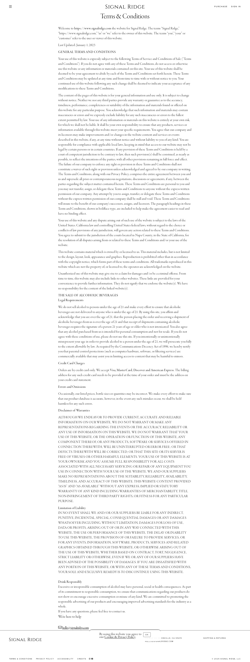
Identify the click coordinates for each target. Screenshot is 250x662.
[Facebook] (92, 659)
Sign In (236, 6)
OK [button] (147, 634)
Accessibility (66, 659)
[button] (14, 6)
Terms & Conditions (20, 659)
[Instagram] (90, 659)
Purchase (221, 6)
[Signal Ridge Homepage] (25, 640)
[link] (119, 637)
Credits (81, 659)
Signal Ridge (125, 6)
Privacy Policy (45, 659)
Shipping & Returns (214, 638)
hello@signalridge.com (75, 628)
